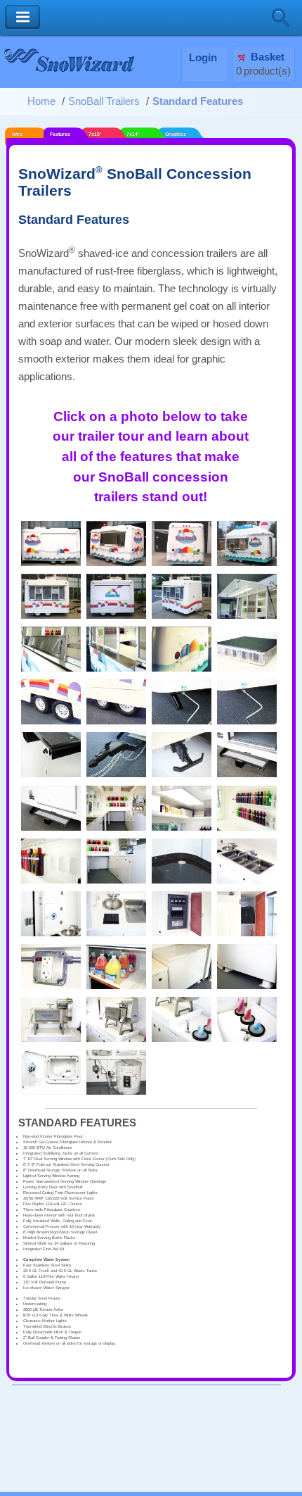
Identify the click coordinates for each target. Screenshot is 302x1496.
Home (41, 101)
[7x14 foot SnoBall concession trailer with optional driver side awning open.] (116, 562)
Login (203, 57)
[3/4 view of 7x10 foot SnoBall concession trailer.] (181, 615)
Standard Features (197, 101)
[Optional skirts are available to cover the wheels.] (116, 721)
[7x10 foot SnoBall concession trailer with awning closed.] (116, 615)
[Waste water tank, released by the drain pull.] (116, 1091)
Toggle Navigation (22, 17)
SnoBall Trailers (104, 101)
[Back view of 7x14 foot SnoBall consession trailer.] (181, 562)
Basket (267, 57)
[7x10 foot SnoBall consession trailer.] (51, 615)
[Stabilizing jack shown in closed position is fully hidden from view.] (247, 721)
